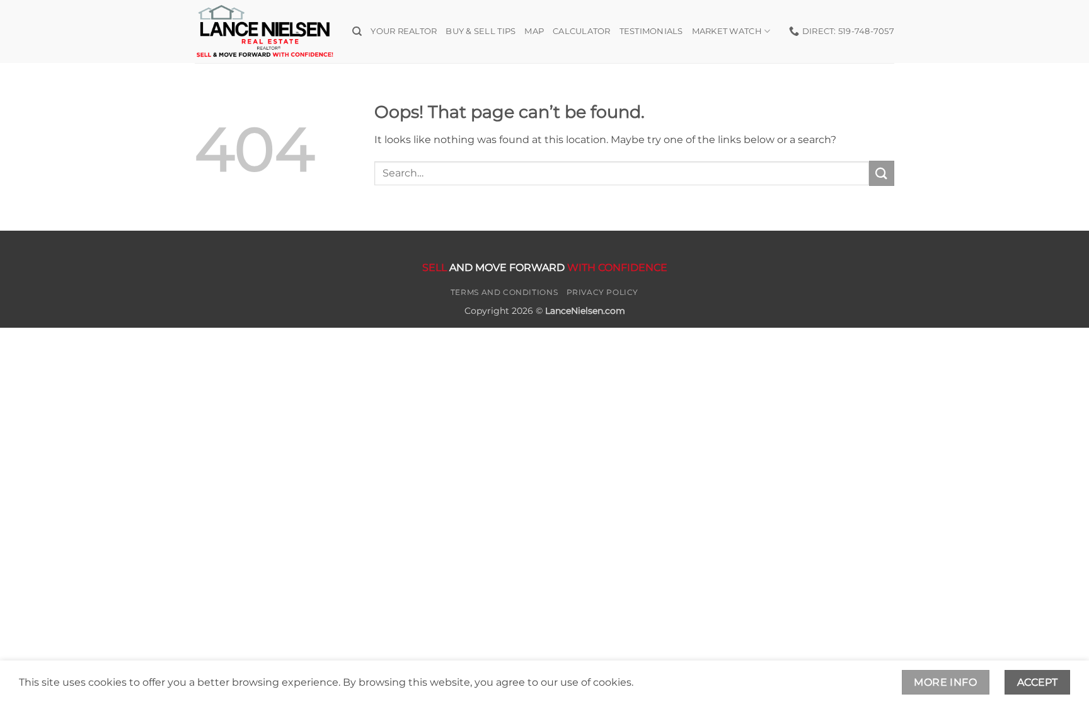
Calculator (582, 31)
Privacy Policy (603, 292)
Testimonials (651, 31)
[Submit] (881, 173)
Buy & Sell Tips (481, 31)
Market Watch (727, 31)
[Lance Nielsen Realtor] (264, 31)
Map (534, 31)
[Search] (357, 31)
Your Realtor (404, 31)
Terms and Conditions (504, 292)
